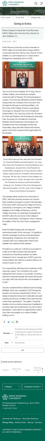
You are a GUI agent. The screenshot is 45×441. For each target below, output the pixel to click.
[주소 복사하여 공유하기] (17, 322)
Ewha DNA (20, 17)
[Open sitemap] (41, 3)
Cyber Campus (16, 370)
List (22, 350)
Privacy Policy (7, 422)
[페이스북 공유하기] (4, 322)
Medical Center (20, 422)
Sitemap (30, 422)
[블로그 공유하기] (12, 322)
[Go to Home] (14, 397)
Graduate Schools (31, 387)
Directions (38, 422)
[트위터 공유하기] (8, 322)
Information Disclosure (30, 419)
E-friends (5, 370)
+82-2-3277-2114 (10, 408)
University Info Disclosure (11, 419)
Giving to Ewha (36, 17)
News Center (6, 17)
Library (27, 370)
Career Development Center (38, 370)
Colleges (8, 387)
